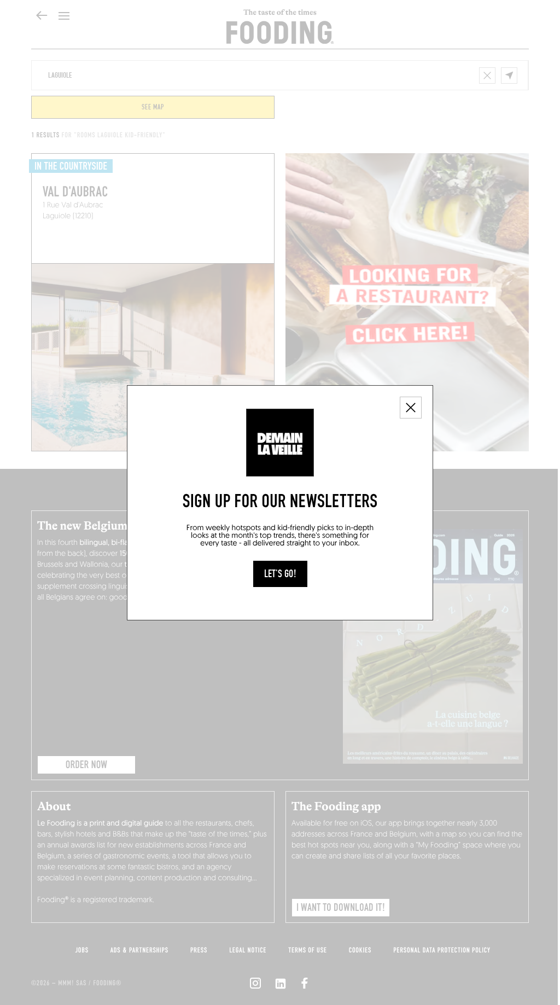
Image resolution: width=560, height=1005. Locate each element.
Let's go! (280, 574)
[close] (411, 408)
